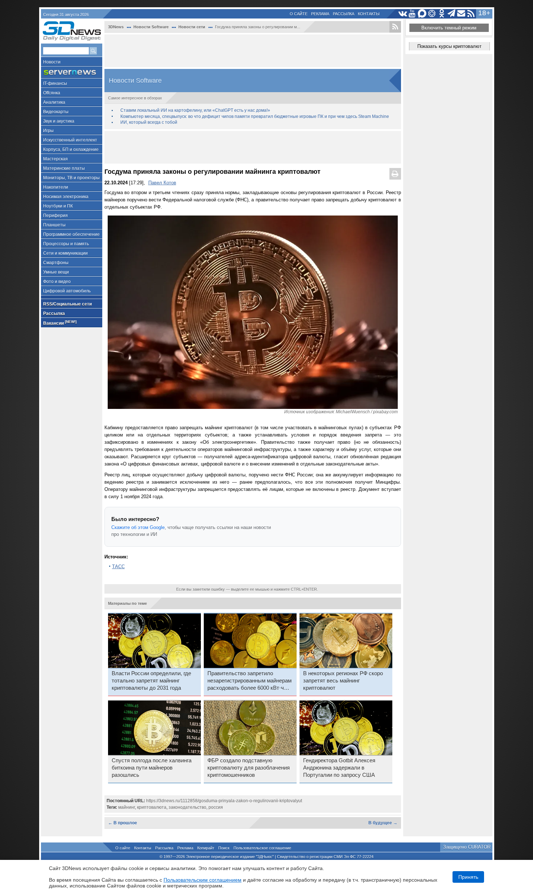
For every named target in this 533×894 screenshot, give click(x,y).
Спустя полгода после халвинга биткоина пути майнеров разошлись (151, 768)
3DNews (116, 27)
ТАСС (118, 566)
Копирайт (205, 848)
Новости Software (151, 27)
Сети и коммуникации (65, 253)
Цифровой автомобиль (67, 291)
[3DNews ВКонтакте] (403, 13)
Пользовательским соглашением (202, 880)
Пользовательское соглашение (262, 848)
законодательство (187, 807)
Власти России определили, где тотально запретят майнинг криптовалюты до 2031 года (151, 680)
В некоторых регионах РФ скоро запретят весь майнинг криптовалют (343, 680)
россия (215, 807)
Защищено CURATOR (467, 847)
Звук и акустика (58, 121)
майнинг (126, 807)
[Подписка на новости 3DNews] (461, 13)
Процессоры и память (66, 243)
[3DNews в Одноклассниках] (442, 13)
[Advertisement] (253, 50)
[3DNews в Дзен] (432, 13)
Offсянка (51, 92)
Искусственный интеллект (70, 140)
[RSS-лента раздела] (395, 27)
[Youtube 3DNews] (412, 13)
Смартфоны (56, 262)
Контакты (369, 14)
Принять (468, 877)
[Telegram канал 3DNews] (451, 13)
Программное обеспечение (71, 234)
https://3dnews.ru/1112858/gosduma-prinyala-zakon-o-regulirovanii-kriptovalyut (224, 800)
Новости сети (191, 27)
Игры (48, 130)
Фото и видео (57, 281)
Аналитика (54, 102)
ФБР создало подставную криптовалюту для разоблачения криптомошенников (248, 768)
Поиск (224, 848)
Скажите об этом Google (138, 527)
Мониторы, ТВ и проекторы (71, 177)
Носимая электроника (65, 196)
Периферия (55, 215)
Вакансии (60, 323)
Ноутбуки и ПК (58, 206)
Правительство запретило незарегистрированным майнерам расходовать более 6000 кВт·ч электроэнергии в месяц (249, 681)
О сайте (298, 14)
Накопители (55, 187)
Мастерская (55, 158)
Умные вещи (56, 272)
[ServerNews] (71, 72)
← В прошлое (122, 822)
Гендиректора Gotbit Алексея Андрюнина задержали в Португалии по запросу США (339, 768)
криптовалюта (151, 807)
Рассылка (343, 14)
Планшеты (54, 224)
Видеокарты (56, 111)
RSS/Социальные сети (67, 304)
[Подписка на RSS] (471, 13)
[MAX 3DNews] (422, 13)
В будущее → (382, 822)
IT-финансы (55, 83)
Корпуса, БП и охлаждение (71, 149)
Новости (52, 62)
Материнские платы (64, 168)
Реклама (320, 14)
